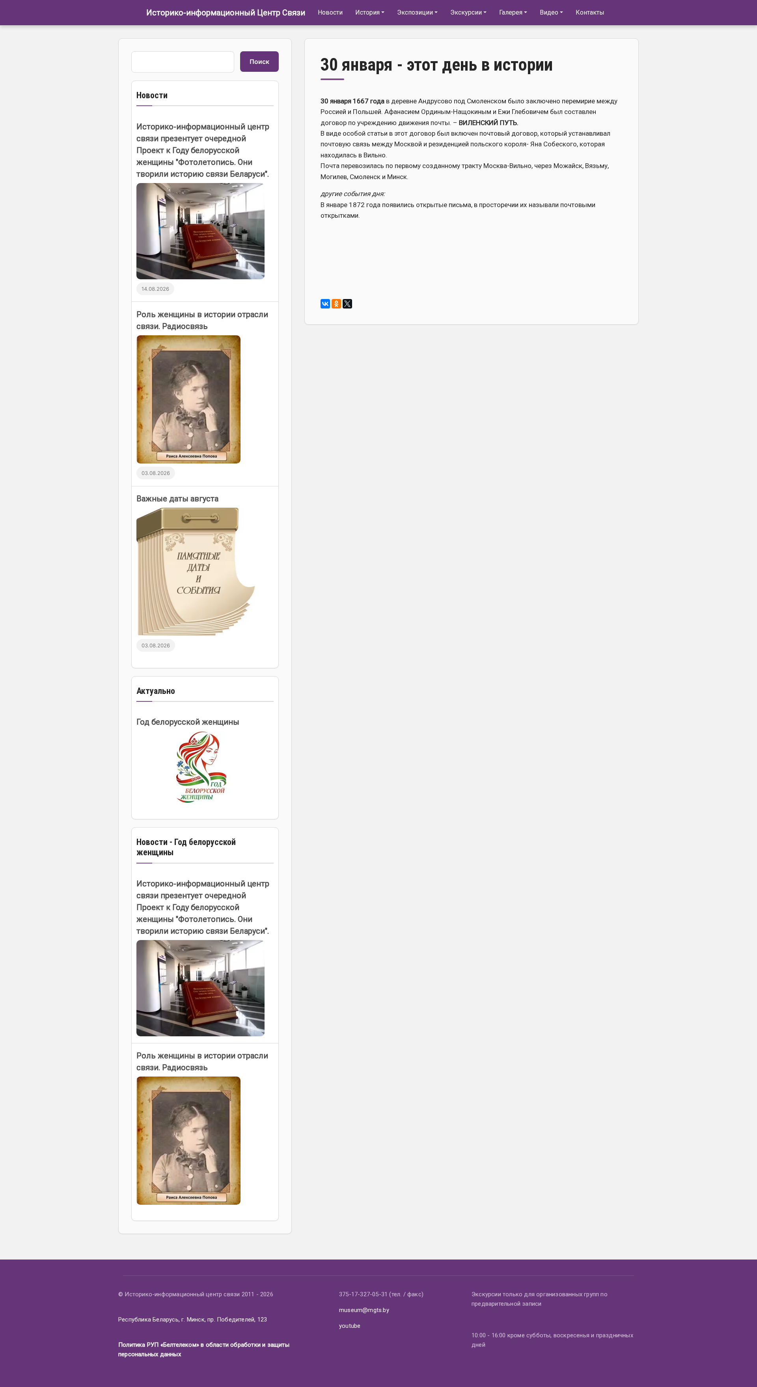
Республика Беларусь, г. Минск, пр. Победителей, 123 (192, 1319)
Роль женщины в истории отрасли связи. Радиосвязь (202, 320)
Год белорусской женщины (187, 722)
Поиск (259, 61)
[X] (347, 303)
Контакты (590, 12)
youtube (349, 1325)
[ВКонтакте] (325, 303)
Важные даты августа (177, 498)
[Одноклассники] (336, 303)
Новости (330, 12)
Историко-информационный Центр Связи (225, 12)
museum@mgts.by (364, 1310)
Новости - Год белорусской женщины (186, 847)
